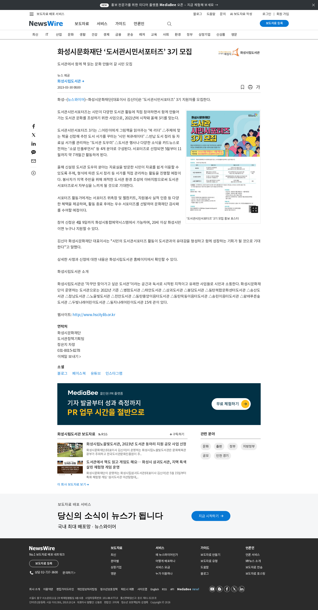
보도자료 (82, 23)
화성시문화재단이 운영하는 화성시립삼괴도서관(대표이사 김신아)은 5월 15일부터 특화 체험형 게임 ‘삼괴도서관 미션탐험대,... (136, 475)
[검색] (169, 24)
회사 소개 (34, 589)
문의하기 (69, 573)
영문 (234, 34)
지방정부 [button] (249, 446)
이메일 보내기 (69, 356)
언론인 (139, 23)
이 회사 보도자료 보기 (73, 484)
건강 (94, 34)
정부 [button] (232, 446)
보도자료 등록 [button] (43, 563)
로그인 (266, 14)
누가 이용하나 (164, 574)
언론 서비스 (253, 555)
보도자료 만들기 (210, 555)
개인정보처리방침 (87, 589)
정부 (190, 34)
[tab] (131, 548)
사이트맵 (142, 589)
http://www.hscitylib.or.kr (93, 314)
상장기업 (204, 34)
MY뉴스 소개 (253, 561)
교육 (154, 34)
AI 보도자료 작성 (241, 14)
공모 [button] (206, 456)
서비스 (102, 23)
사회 (166, 34)
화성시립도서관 (70, 81)
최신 (35, 34)
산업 (59, 34)
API (172, 589)
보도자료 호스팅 (255, 574)
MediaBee (184, 589)
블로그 (197, 14)
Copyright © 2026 (160, 602)
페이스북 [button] (79, 373)
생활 (82, 34)
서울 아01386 (54, 602)
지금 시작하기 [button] (209, 516)
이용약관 (48, 589)
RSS (104, 434)
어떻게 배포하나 (165, 561)
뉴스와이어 (76, 99)
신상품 (220, 34)
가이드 (120, 23)
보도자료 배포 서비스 (50, 14)
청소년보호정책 (109, 589)
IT (47, 34)
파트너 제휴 (127, 589)
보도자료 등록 (274, 23)
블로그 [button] (62, 373)
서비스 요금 (163, 567)
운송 (130, 34)
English (155, 589)
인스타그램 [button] (114, 373)
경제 (106, 34)
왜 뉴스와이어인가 (167, 555)
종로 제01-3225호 (146, 598)
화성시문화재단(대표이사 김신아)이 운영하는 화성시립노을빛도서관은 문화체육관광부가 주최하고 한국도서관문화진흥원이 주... (136, 452)
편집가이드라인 (65, 589)
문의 (223, 14)
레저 (142, 34)
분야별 (115, 561)
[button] (242, 87)
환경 (178, 34)
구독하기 (178, 434)
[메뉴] (32, 14)
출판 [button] (219, 446)
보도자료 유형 (209, 561)
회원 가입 (282, 14)
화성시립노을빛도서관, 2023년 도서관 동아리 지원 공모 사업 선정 (136, 444)
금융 (118, 34)
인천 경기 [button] (222, 456)
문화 (71, 34)
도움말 (211, 14)
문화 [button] (206, 446)
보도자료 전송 (254, 567)
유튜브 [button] (96, 373)
